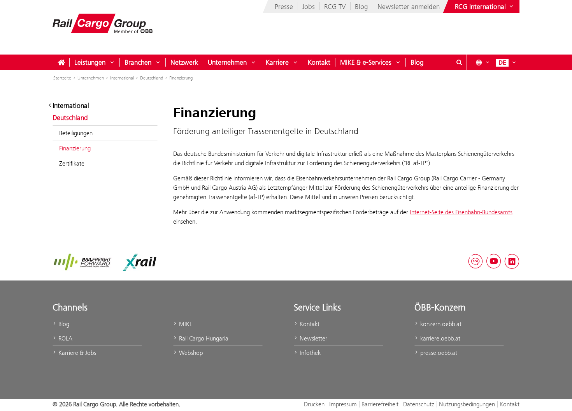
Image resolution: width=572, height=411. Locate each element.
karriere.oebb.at (439, 338)
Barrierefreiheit (379, 404)
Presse (284, 7)
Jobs (308, 7)
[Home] (61, 62)
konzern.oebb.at (440, 324)
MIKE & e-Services (365, 62)
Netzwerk (184, 62)
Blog (361, 7)
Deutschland (151, 78)
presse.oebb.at (438, 352)
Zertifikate (71, 163)
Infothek (309, 352)
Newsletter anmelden (408, 7)
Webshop (190, 352)
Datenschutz (418, 404)
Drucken (314, 404)
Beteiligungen (76, 133)
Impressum (343, 404)
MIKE (184, 324)
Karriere (277, 62)
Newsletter (312, 338)
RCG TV (335, 7)
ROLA (64, 338)
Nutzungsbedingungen (467, 404)
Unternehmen (227, 62)
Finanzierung (181, 78)
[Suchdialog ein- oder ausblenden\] (459, 62)
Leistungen (89, 62)
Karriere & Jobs (76, 352)
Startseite (62, 78)
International (122, 78)
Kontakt (319, 62)
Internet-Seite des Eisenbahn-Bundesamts (461, 212)
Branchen (138, 62)
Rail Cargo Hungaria (202, 338)
